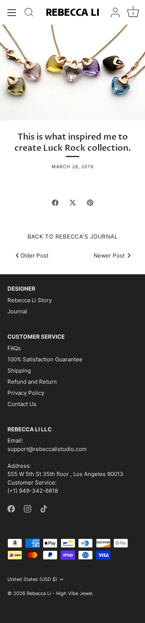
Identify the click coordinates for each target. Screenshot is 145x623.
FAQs (14, 348)
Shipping (19, 370)
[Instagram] (27, 508)
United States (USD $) (32, 579)
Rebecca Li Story (29, 300)
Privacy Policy (25, 392)
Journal (17, 311)
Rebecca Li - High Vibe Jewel (59, 593)
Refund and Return (32, 381)
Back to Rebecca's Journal (73, 236)
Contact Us (21, 404)
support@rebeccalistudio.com (47, 449)
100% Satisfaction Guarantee (45, 359)
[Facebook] (11, 508)
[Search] (29, 13)
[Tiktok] (44, 508)
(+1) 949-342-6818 (32, 490)
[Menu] (12, 12)
